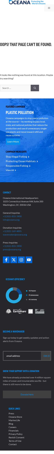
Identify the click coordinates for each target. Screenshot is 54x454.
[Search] (35, 88)
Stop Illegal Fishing (16, 156)
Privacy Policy (15, 434)
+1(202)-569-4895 (12, 231)
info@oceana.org (11, 219)
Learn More (13, 141)
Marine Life (14, 420)
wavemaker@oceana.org (15, 234)
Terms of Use (15, 440)
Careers (12, 427)
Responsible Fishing (17, 165)
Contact (13, 444)
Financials (14, 430)
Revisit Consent (16, 437)
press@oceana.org (12, 249)
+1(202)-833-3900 (12, 216)
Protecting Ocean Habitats (21, 161)
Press (11, 413)
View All (10, 170)
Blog (11, 423)
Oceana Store (15, 416)
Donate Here (27, 394)
